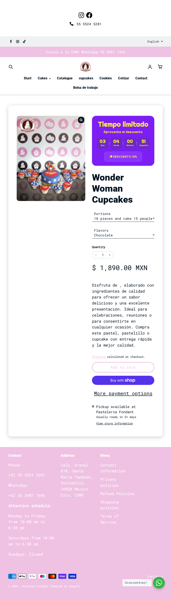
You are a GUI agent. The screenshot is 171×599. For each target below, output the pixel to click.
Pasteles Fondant (35, 586)
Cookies (105, 78)
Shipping (98, 357)
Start (27, 78)
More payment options (123, 393)
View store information (114, 423)
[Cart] (160, 66)
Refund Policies (117, 493)
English (153, 41)
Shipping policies (109, 504)
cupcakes (86, 78)
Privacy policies (109, 482)
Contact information (113, 468)
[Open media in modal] (81, 120)
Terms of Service (109, 519)
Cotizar (123, 78)
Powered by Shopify (65, 586)
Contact (141, 78)
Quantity (98, 247)
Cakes (43, 78)
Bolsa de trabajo (85, 88)
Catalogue (65, 78)
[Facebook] (89, 15)
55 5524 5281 (88, 24)
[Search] (10, 66)
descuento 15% (125, 156)
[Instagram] (81, 15)
